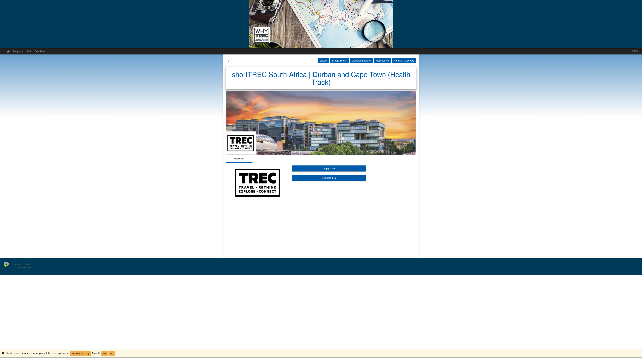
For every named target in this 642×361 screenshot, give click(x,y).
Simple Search (339, 60)
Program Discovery (404, 60)
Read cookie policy (80, 353)
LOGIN (634, 51)
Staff (29, 51)
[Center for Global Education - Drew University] (321, 24)
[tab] (239, 159)
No (111, 353)
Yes (104, 353)
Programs (18, 51)
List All (323, 60)
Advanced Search (361, 60)
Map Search (382, 60)
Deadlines (40, 51)
